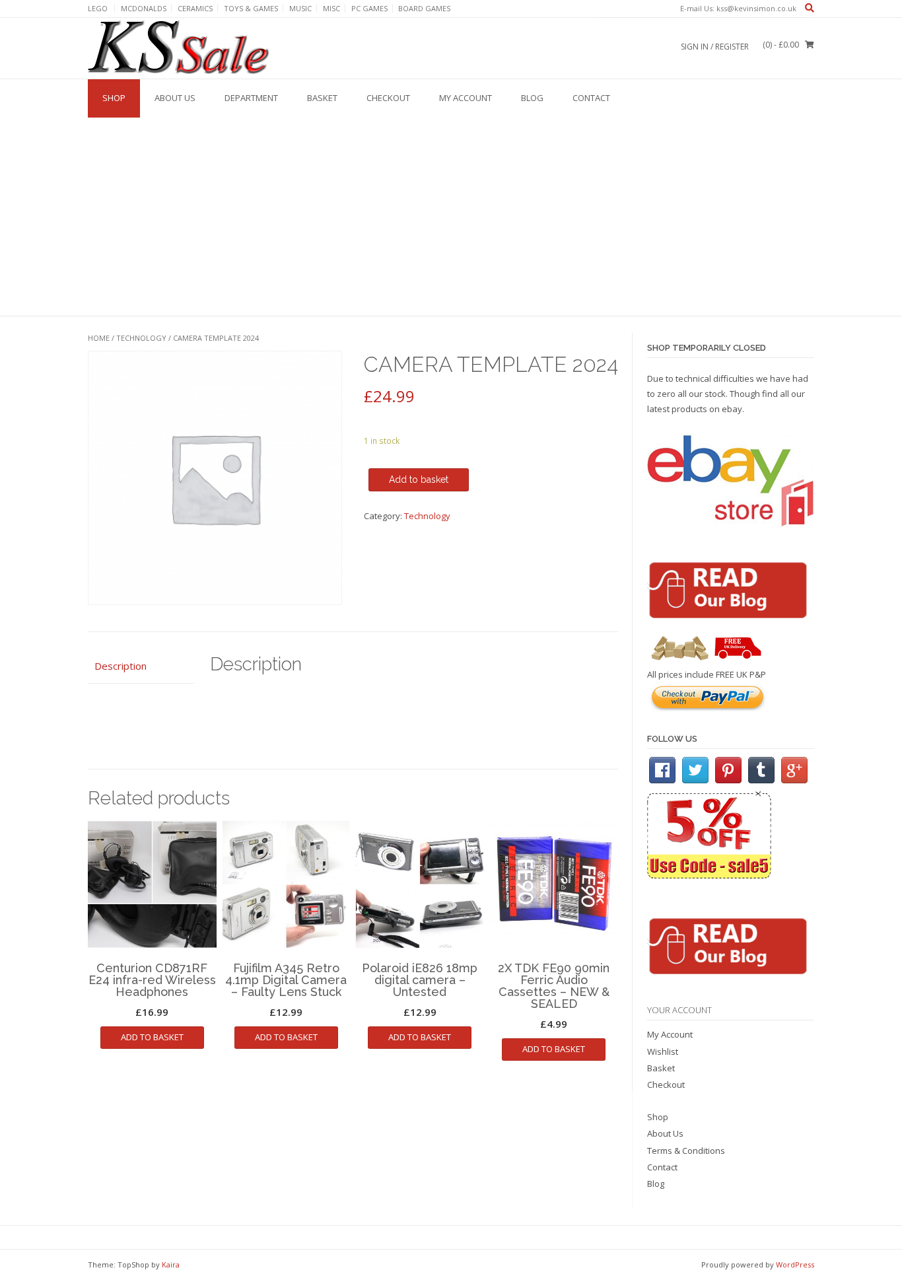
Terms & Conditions (686, 1150)
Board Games (424, 8)
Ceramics (195, 8)
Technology (141, 338)
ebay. (733, 409)
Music (300, 8)
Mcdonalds (143, 8)
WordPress (795, 1264)
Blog (532, 98)
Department (251, 98)
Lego (98, 8)
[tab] (141, 666)
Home (99, 338)
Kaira (171, 1264)
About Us (175, 98)
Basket (322, 98)
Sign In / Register (715, 47)
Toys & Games (251, 8)
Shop (113, 98)
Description (120, 665)
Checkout (388, 98)
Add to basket (418, 479)
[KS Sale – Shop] (180, 48)
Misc (331, 8)
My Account (465, 98)
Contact (591, 98)
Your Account (679, 1010)
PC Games (369, 8)
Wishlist (662, 1051)
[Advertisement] (451, 216)
